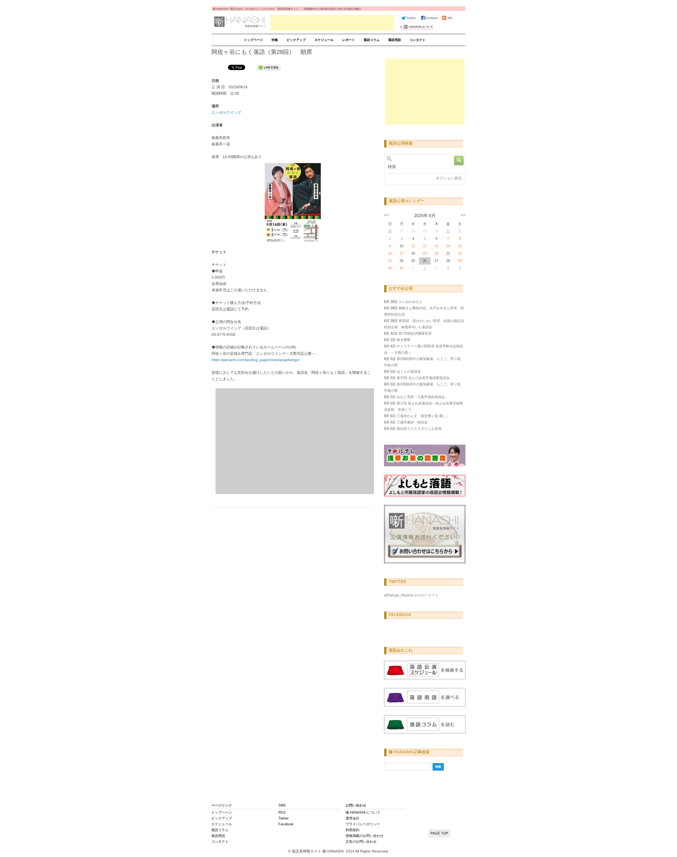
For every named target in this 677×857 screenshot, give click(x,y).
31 (448, 231)
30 (390, 268)
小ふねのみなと (411, 302)
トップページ (253, 40)
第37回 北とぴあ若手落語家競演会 (423, 378)
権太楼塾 (403, 340)
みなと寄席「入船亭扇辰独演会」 (422, 397)
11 (413, 246)
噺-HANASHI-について (363, 812)
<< (386, 215)
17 (401, 253)
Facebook (286, 824)
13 (436, 246)
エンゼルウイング (226, 112)
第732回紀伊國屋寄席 (415, 333)
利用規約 (352, 830)
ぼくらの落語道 (409, 372)
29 (459, 261)
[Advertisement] (332, 23)
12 (425, 246)
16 (390, 253)
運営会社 (352, 818)
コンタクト (418, 40)
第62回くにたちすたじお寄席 (419, 429)
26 (390, 231)
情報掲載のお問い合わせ (364, 836)
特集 (275, 40)
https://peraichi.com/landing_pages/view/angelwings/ (255, 360)
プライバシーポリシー (363, 824)
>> (463, 215)
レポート (348, 40)
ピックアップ (296, 40)
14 (448, 246)
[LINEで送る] (268, 67)
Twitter (283, 818)
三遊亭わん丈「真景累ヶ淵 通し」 (423, 416)
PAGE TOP (439, 833)
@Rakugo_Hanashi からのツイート (411, 595)
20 (436, 253)
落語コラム (371, 40)
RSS (282, 812)
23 (390, 261)
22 (459, 253)
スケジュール (323, 40)
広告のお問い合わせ (361, 842)
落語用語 (394, 40)
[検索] (423, 167)
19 (425, 253)
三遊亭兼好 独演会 (412, 422)
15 (459, 246)
